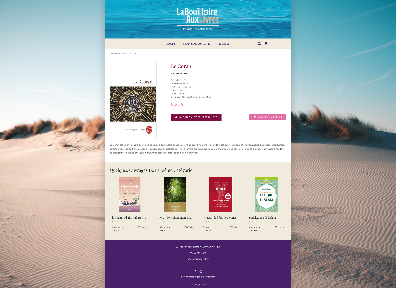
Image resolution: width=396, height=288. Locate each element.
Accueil (113, 53)
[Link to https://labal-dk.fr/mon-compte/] (259, 43)
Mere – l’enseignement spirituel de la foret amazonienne (192, 217)
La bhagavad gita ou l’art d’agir (130, 217)
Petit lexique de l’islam (262, 217)
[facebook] (195, 271)
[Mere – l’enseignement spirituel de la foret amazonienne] (175, 194)
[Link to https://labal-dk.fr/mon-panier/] (266, 43)
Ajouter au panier (270, 117)
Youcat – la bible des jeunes (220, 217)
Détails (144, 227)
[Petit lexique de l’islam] (266, 194)
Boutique (122, 53)
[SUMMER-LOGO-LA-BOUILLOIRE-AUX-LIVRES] (198, 7)
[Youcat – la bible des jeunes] (221, 194)
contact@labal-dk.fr (198, 259)
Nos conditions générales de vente (198, 276)
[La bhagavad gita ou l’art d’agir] (129, 194)
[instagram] (201, 271)
